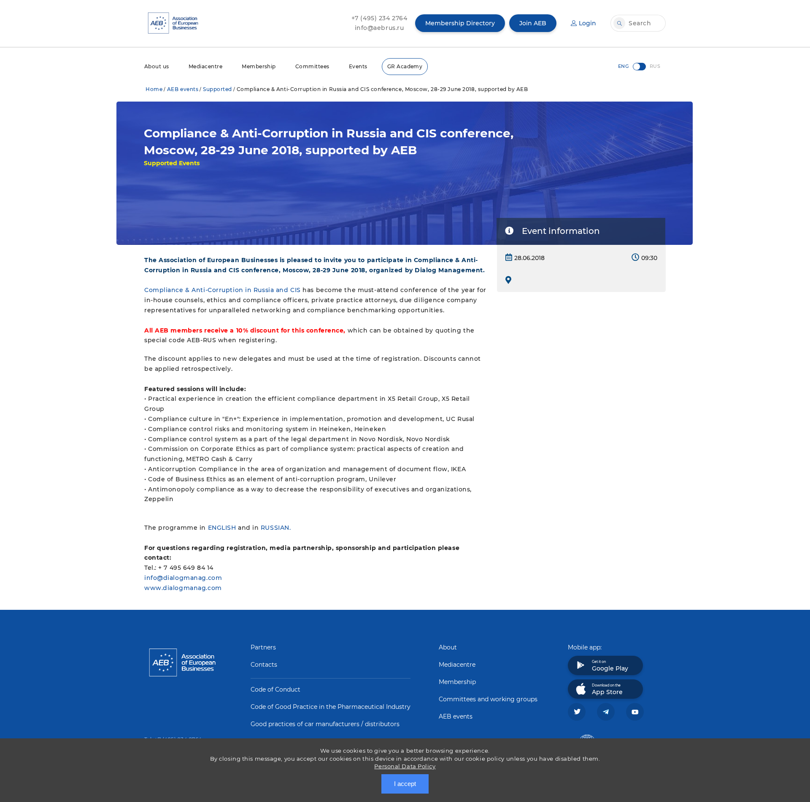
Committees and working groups (488, 699)
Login (587, 23)
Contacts (264, 664)
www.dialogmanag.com (183, 588)
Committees (312, 66)
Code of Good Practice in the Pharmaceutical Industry (330, 707)
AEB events (183, 89)
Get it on (610, 666)
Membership (259, 66)
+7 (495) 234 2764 (379, 18)
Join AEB (532, 23)
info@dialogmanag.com (183, 578)
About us (156, 66)
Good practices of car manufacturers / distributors (325, 724)
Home (154, 89)
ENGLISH (222, 527)
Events (358, 66)
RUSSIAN (275, 527)
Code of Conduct (275, 689)
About (448, 647)
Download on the (607, 689)
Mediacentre (205, 66)
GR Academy (405, 66)
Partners (263, 647)
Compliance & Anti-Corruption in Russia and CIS (222, 290)
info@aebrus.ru (379, 28)
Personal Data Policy (404, 766)
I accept (405, 783)
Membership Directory (460, 23)
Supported (217, 89)
